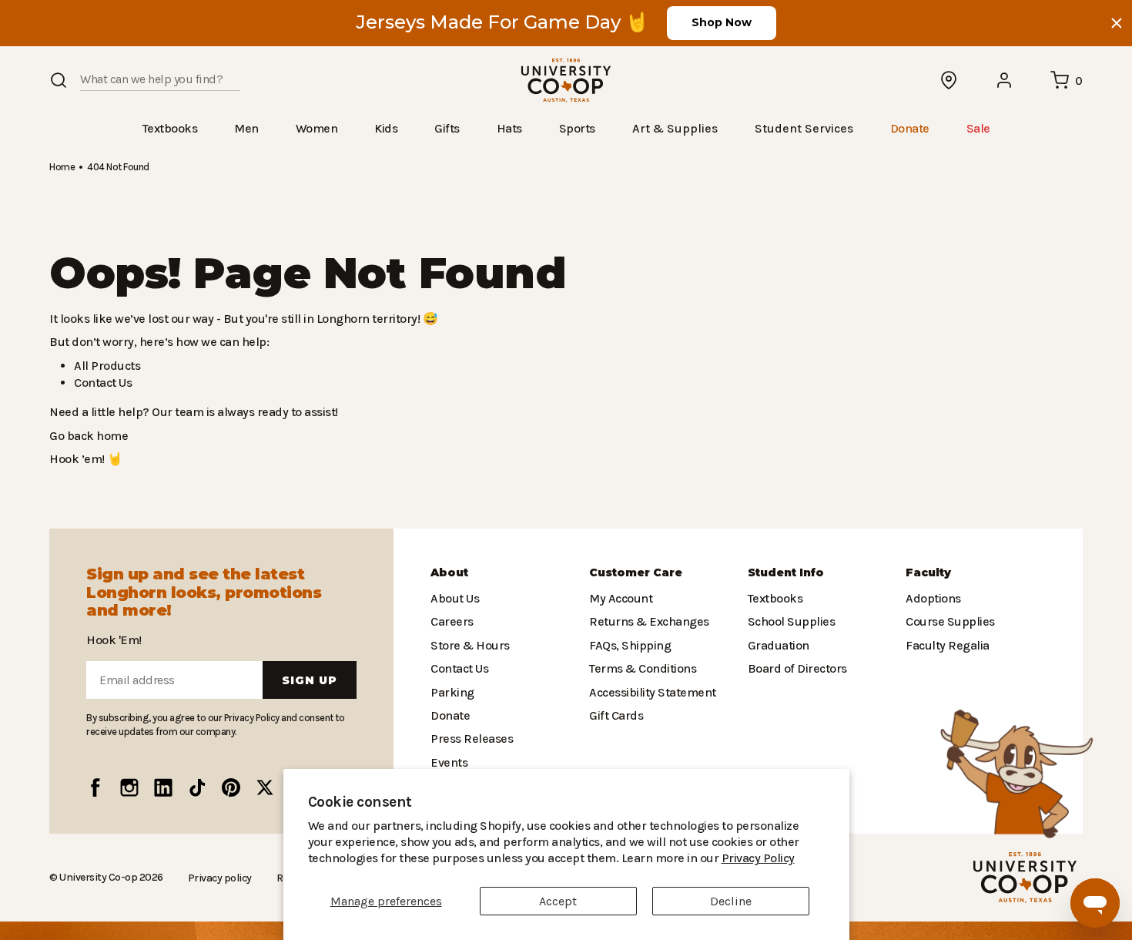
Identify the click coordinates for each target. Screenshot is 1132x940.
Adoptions (932, 598)
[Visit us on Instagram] (129, 787)
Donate (449, 715)
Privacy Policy (658, 857)
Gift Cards (614, 715)
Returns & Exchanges (645, 621)
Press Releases (471, 738)
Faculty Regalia (946, 645)
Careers (451, 621)
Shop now (722, 22)
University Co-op (96, 877)
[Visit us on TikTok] (197, 787)
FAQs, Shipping (629, 645)
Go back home (86, 434)
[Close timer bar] (1116, 23)
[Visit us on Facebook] (95, 787)
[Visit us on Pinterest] (231, 787)
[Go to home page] (566, 80)
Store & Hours (466, 645)
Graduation (776, 645)
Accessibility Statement (648, 692)
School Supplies (790, 621)
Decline (731, 901)
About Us (454, 598)
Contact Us (102, 381)
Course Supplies (949, 621)
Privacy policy (215, 877)
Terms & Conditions (639, 668)
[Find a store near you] (949, 80)
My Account (618, 598)
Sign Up (309, 680)
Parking (450, 692)
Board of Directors (793, 668)
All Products (105, 364)
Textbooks (774, 598)
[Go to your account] (1005, 80)
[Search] (58, 80)
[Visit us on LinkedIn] (163, 787)
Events (448, 762)
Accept (558, 901)
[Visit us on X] (265, 787)
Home (61, 166)
